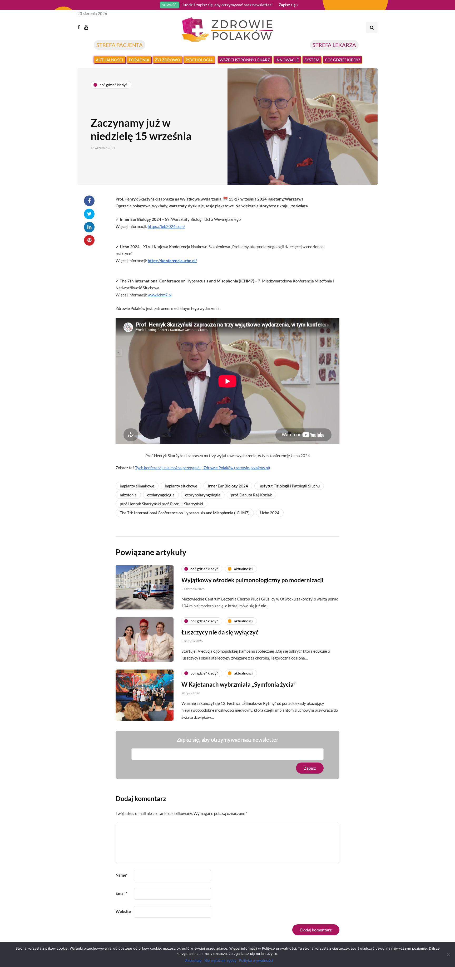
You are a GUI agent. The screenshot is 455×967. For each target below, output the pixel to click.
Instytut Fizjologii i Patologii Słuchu (289, 486)
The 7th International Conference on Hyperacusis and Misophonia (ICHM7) (185, 512)
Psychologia (199, 59)
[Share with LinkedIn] (89, 227)
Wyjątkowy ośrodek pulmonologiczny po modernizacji (252, 580)
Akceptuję (193, 960)
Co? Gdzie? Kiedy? (342, 59)
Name (121, 875)
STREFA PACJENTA (119, 45)
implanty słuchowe (181, 486)
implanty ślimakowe (137, 486)
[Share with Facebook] (89, 201)
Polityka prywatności (256, 960)
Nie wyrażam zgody (220, 960)
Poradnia (139, 59)
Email (121, 893)
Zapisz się (287, 4)
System (311, 59)
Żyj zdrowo (167, 59)
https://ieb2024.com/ (166, 226)
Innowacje (287, 59)
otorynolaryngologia (202, 494)
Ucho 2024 (269, 512)
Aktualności (109, 59)
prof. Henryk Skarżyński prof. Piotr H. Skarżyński (161, 503)
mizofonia (128, 494)
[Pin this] (89, 240)
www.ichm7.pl (160, 294)
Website (123, 911)
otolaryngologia (161, 494)
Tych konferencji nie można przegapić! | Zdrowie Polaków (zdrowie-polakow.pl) (202, 467)
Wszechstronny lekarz (245, 59)
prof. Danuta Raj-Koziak (251, 494)
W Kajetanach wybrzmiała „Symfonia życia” (238, 684)
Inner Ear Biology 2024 (228, 486)
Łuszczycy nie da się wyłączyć (220, 632)
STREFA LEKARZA (334, 45)
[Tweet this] (89, 214)
